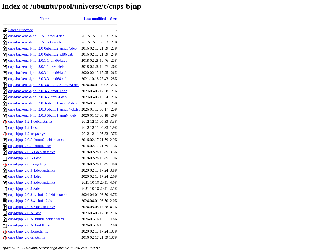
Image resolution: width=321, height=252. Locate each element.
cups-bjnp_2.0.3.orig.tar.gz (28, 231)
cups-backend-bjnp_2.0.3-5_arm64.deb (37, 97)
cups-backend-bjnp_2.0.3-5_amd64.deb (37, 91)
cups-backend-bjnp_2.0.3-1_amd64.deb (37, 73)
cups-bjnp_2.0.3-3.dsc (24, 189)
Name (44, 19)
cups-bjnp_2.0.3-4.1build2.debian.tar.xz (37, 195)
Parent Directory (20, 30)
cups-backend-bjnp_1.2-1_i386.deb (34, 42)
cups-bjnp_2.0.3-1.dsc (24, 176)
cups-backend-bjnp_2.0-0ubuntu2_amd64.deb (42, 48)
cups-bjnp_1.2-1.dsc (23, 128)
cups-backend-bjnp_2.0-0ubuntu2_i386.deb (40, 54)
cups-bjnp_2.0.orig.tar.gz (26, 237)
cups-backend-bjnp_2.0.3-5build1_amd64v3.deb (44, 109)
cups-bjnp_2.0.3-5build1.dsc (29, 225)
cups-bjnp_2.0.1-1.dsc (24, 158)
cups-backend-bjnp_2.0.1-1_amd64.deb (37, 60)
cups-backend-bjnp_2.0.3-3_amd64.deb (37, 79)
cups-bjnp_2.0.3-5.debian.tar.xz (31, 207)
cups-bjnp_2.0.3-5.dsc (24, 213)
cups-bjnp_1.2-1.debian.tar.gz (30, 121)
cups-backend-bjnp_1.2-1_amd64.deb (36, 36)
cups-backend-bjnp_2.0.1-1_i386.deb (36, 67)
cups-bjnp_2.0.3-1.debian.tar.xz (31, 170)
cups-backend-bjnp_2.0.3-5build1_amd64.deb (42, 103)
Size (113, 19)
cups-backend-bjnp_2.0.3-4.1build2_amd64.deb (43, 85)
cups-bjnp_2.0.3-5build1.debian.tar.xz (36, 219)
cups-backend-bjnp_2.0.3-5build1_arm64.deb (42, 115)
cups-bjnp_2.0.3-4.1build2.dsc (30, 201)
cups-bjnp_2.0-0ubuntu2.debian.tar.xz (36, 140)
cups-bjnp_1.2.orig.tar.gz (26, 134)
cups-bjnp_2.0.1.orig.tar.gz (28, 164)
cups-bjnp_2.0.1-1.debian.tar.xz (31, 152)
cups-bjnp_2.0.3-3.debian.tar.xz (31, 182)
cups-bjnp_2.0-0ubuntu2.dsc (29, 146)
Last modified (95, 19)
